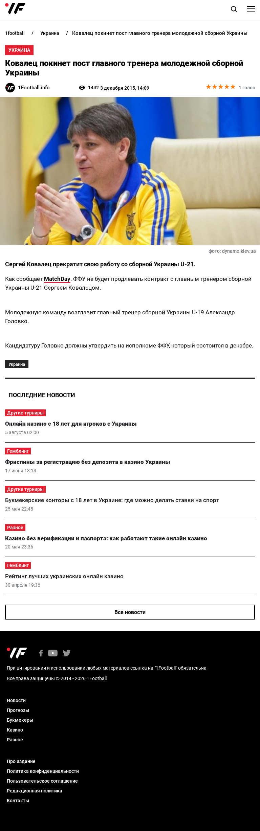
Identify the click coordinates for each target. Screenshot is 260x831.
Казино (15, 730)
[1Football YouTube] (53, 653)
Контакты (18, 800)
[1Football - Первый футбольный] (15, 8)
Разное (15, 527)
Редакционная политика (34, 790)
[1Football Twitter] (67, 653)
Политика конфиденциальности (43, 771)
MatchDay (57, 278)
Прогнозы (18, 710)
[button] (234, 10)
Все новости (130, 612)
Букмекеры (20, 720)
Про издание (21, 761)
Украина (19, 50)
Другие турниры (25, 413)
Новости (16, 700)
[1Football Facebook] (41, 653)
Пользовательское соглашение (42, 781)
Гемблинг (18, 451)
